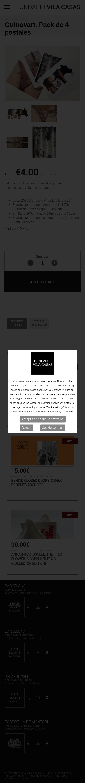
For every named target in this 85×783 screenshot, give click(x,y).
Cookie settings (52, 428)
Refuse (26, 428)
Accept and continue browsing (43, 419)
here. (71, 411)
